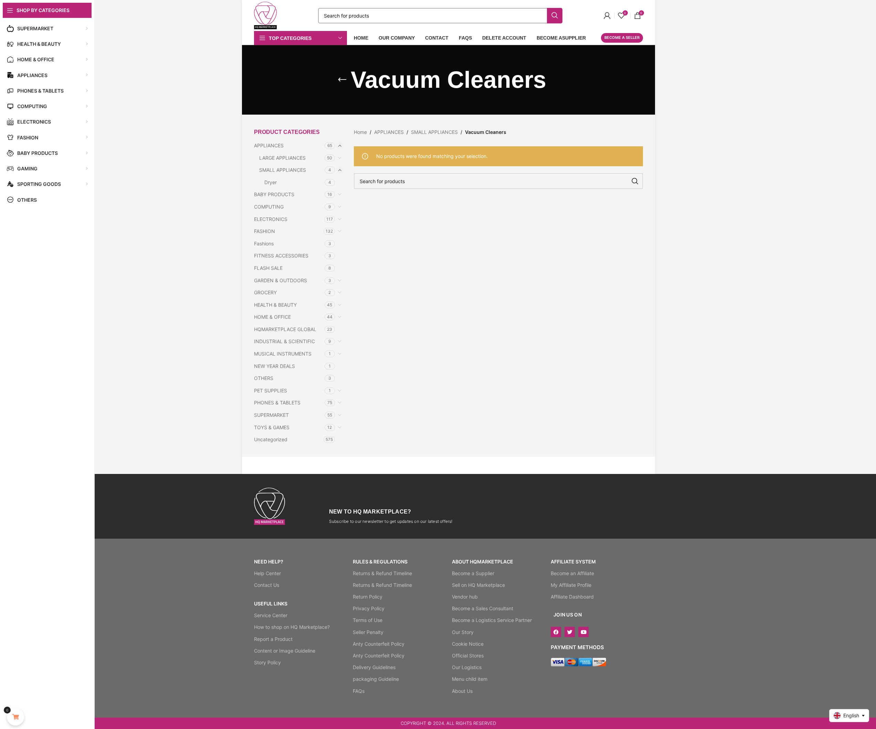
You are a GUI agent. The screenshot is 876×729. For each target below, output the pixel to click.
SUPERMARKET (271, 415)
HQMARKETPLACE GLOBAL (285, 329)
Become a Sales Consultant (482, 608)
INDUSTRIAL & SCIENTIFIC (284, 341)
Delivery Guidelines (374, 667)
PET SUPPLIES (270, 390)
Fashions (264, 243)
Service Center (270, 615)
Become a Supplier (473, 573)
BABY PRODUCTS (274, 194)
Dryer (270, 182)
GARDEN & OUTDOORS (280, 280)
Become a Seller (622, 37)
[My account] (607, 15)
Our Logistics (467, 667)
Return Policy (367, 597)
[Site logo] (265, 15)
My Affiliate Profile (571, 585)
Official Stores (468, 655)
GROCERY (265, 292)
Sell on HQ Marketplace (478, 585)
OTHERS (263, 378)
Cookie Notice (468, 644)
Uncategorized (270, 439)
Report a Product (273, 639)
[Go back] (342, 80)
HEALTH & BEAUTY (275, 305)
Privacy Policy (368, 608)
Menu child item (469, 679)
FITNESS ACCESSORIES (281, 255)
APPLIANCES (269, 145)
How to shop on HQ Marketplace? (292, 627)
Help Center (267, 573)
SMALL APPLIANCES (282, 170)
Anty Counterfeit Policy (378, 644)
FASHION (264, 231)
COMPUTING (269, 207)
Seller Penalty (368, 632)
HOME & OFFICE (272, 317)
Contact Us (266, 585)
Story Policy (267, 662)
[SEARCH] (635, 181)
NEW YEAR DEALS (274, 366)
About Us (462, 691)
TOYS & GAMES (271, 427)
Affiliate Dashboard (572, 597)
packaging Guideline (376, 679)
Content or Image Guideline (284, 651)
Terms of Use (367, 620)
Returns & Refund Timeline (382, 573)
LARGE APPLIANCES (282, 158)
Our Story (463, 632)
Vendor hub (465, 597)
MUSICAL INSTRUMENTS (283, 354)
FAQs (359, 691)
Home (360, 132)
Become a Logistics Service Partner (492, 620)
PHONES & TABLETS (277, 402)
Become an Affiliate (572, 573)
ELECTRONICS (270, 219)
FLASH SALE (268, 268)
